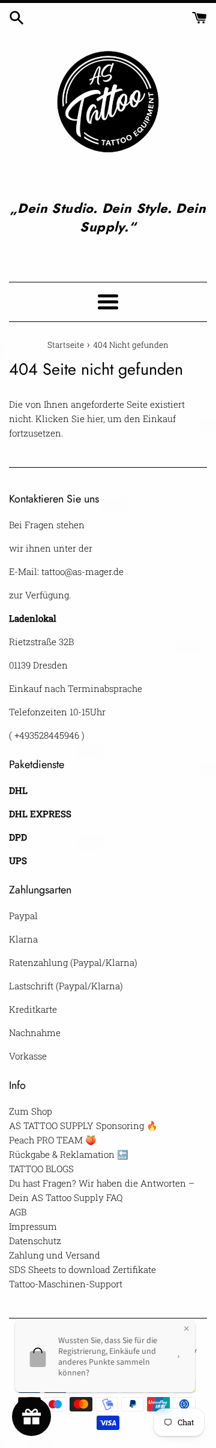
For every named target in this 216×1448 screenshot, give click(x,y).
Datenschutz (35, 1241)
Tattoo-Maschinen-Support (65, 1284)
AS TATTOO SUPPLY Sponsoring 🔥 (83, 1125)
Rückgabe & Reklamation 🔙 (68, 1154)
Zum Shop (30, 1111)
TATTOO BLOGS (41, 1169)
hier (95, 419)
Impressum (33, 1226)
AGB (17, 1212)
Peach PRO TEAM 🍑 (53, 1140)
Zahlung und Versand (54, 1255)
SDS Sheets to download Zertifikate (82, 1269)
